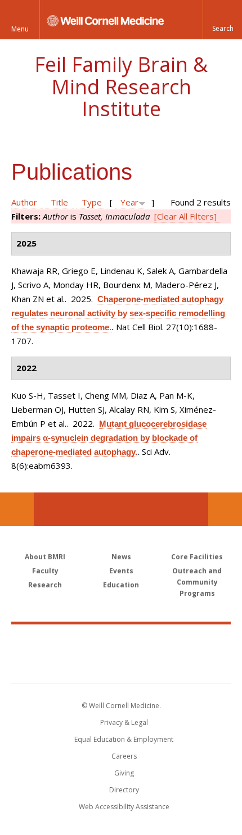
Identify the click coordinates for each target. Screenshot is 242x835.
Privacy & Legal (124, 722)
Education (121, 585)
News (121, 557)
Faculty (45, 571)
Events (121, 571)
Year (129, 202)
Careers (124, 756)
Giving (124, 773)
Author (24, 202)
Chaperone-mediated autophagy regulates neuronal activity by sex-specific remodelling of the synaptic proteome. (118, 313)
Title (59, 202)
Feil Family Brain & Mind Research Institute (121, 86)
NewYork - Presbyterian (121, 665)
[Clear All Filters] (185, 216)
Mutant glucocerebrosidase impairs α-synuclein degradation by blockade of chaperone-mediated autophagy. (109, 438)
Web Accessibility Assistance (124, 806)
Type (92, 202)
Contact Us (225, 509)
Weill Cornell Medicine (121, 641)
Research (45, 585)
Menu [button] (20, 29)
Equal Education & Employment (123, 739)
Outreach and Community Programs (197, 582)
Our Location (17, 509)
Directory (124, 790)
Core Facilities (197, 557)
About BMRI (45, 557)
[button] (222, 19)
